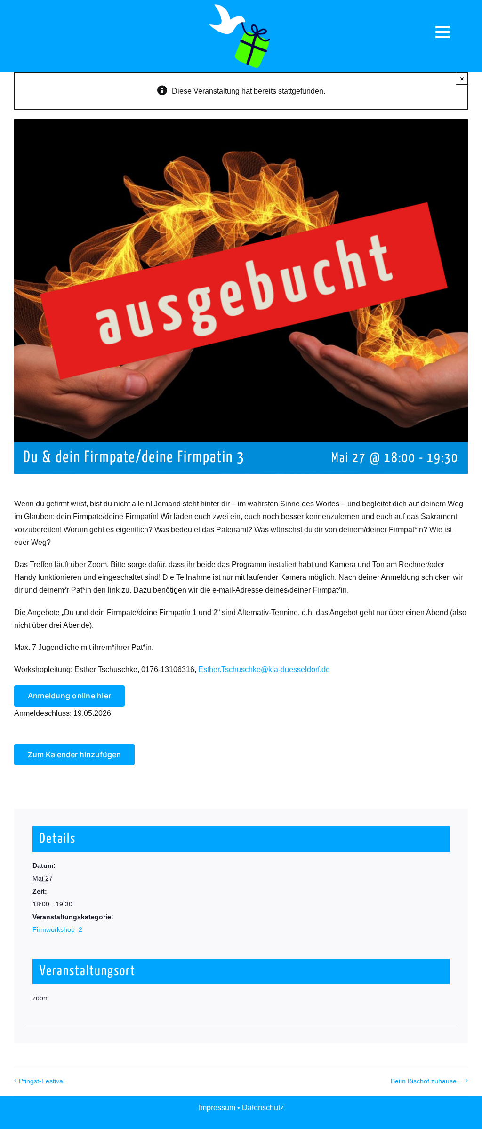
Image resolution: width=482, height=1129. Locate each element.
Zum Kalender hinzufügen (74, 754)
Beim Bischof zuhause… (427, 1081)
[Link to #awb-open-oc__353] (442, 32)
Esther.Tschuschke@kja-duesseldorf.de (264, 669)
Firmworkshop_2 (57, 929)
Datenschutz (263, 1108)
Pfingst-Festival (41, 1081)
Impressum (218, 1108)
